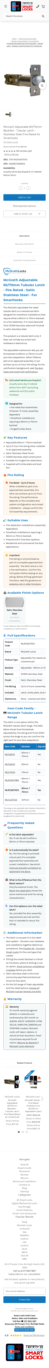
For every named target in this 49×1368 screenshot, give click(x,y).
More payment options (24, 205)
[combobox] (22, 16)
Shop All (24, 1164)
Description (24, 236)
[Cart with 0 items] (43, 6)
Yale (24, 1232)
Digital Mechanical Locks (24, 1203)
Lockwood (24, 1228)
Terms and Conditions (24, 1327)
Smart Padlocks (24, 1210)
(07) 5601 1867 (30, 1321)
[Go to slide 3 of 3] (27, 1132)
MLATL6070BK (12, 780)
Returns (25, 1178)
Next (42, 1098)
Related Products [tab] (24, 1063)
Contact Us (24, 1184)
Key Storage (24, 1206)
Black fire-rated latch (20, 890)
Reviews (24, 1174)
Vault (24, 1249)
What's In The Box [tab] (24, 252)
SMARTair (24, 1235)
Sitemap (24, 1191)
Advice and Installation (24, 1181)
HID (24, 1242)
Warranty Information (24, 244)
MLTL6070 (10, 754)
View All (24, 1255)
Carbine (24, 1238)
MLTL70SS (10, 772)
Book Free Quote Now (24, 1330)
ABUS (24, 1252)
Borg (24, 1222)
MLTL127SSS (11, 799)
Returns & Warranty (27, 1042)
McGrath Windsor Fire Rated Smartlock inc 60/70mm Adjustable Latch (33, 1106)
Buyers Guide (24, 1168)
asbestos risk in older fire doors (25, 584)
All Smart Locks (24, 1200)
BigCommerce (29, 1309)
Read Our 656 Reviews (34, 1335)
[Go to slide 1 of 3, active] (19, 1132)
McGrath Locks (24, 1225)
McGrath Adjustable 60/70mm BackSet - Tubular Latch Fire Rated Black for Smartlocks (12, 1108)
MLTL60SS (10, 764)
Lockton (24, 1245)
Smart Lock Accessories (24, 1213)
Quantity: (24, 183)
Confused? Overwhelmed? (24, 260)
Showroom (24, 1171)
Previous (3, 1098)
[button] (42, 85)
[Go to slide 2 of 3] (23, 1132)
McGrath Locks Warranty (22, 1046)
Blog (24, 1188)
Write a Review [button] (11, 154)
